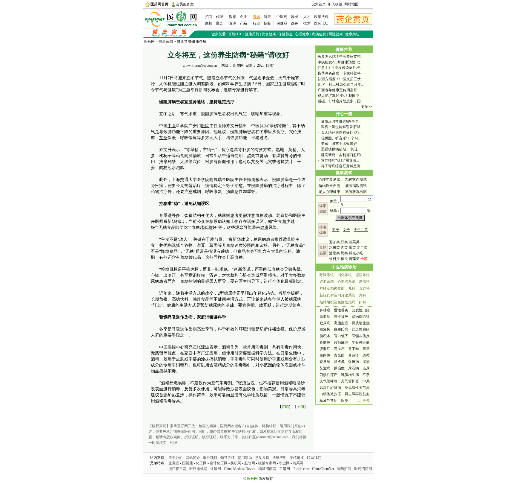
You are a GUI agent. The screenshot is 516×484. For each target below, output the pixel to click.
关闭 (300, 407)
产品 (243, 23)
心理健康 (302, 34)
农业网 (284, 463)
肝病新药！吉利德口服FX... (342, 155)
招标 (267, 23)
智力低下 (341, 336)
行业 (256, 23)
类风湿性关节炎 (357, 388)
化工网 (201, 463)
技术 (307, 23)
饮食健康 (269, 34)
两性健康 (335, 34)
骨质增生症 (361, 323)
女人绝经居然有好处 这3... (341, 132)
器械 (294, 17)
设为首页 (318, 4)
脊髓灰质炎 (361, 336)
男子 (335, 230)
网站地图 (351, 4)
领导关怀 (227, 458)
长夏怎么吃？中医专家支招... (340, 56)
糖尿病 (325, 323)
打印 (285, 407)
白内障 (325, 355)
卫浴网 (284, 469)
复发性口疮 (361, 310)
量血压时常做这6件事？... (341, 121)
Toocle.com (301, 469)
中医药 (282, 17)
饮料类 (334, 259)
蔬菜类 (354, 242)
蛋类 (352, 247)
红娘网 (215, 469)
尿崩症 (339, 368)
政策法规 (321, 17)
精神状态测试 (356, 179)
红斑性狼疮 (361, 329)
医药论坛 (321, 23)
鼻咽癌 (325, 310)
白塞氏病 (341, 329)
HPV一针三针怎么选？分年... (341, 84)
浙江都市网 (177, 469)
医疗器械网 (198, 469)
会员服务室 (185, 4)
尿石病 (353, 368)
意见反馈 (262, 458)
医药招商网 (363, 469)
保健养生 (285, 34)
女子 (346, 230)
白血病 (325, 316)
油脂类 (334, 253)
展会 (219, 23)
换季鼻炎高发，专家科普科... (340, 73)
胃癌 (366, 349)
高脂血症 (341, 323)
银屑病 (353, 362)
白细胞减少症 (330, 394)
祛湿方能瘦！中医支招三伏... (340, 79)
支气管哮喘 (328, 381)
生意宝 (173, 463)
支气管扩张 (350, 381)
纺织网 (236, 463)
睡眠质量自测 (329, 186)
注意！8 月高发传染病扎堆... (340, 68)
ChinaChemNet (323, 469)
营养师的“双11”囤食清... (340, 160)
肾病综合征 (361, 316)
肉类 (344, 247)
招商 (208, 17)
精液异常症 (328, 400)
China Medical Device (240, 469)
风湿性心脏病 (330, 388)
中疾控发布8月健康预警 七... (340, 62)
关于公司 (175, 458)
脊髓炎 (325, 342)
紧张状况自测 (356, 192)
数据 (232, 17)
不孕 (366, 375)
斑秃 (366, 355)
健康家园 (166, 41)
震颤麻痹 (341, 342)
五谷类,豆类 (338, 242)
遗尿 (366, 368)
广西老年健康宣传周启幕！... (340, 90)
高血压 (339, 349)
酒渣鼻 (339, 362)
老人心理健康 (329, 192)
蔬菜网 (298, 463)
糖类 (344, 259)
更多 (366, 106)
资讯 (256, 17)
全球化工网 (219, 463)
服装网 (249, 463)
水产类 (362, 247)
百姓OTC (235, 34)
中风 (366, 381)
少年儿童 (361, 230)
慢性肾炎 (341, 316)
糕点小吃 (356, 253)
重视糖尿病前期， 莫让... (340, 149)
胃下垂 (353, 349)
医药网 (149, 41)
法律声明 (279, 458)
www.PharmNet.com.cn (200, 65)
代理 (219, 17)
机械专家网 (267, 463)
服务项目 (210, 458)
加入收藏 (335, 4)
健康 (267, 17)
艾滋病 (325, 368)
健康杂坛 (352, 34)
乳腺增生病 (350, 375)
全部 (364, 259)
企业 (243, 17)
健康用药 (252, 34)
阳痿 (344, 400)
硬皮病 (325, 362)
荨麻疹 (353, 355)
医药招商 (344, 469)
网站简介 (193, 458)
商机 (208, 23)
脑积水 (325, 336)
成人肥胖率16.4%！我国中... (340, 96)
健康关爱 (218, 34)
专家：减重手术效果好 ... (340, 143)
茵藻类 (354, 259)
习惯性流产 (328, 375)
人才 (307, 17)
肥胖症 (325, 349)
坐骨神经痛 (361, 342)
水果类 (334, 247)
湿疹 (366, 362)
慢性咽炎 (341, 310)
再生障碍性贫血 (357, 394)
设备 (294, 23)
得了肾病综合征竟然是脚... (342, 166)
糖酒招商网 (267, 469)
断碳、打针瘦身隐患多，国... (340, 101)
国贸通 (187, 463)
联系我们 (314, 458)
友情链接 (297, 458)
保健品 (282, 23)
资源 (232, 23)
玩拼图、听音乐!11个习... (341, 138)
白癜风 (325, 329)
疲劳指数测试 (356, 186)
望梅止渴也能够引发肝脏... (342, 127)
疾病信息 (319, 34)
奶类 (344, 253)
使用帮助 (245, 458)
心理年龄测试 (329, 179)
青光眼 (339, 355)
